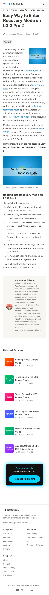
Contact (6, 564)
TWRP (6, 132)
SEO (28, 541)
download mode (21, 116)
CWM (40, 128)
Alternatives (8, 541)
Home (5, 10)
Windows (7, 545)
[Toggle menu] (4, 4)
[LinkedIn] (31, 590)
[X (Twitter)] (22, 590)
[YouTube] (17, 590)
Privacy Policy (9, 568)
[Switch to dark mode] (44, 4)
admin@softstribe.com (18, 522)
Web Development (34, 537)
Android (14, 10)
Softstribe (13, 510)
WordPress (7, 534)
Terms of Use (8, 571)
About (5, 560)
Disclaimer (7, 575)
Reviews (6, 549)
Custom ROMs (31, 70)
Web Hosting (32, 534)
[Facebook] (27, 590)
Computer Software (35, 545)
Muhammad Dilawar (14, 34)
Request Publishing (25, 479)
